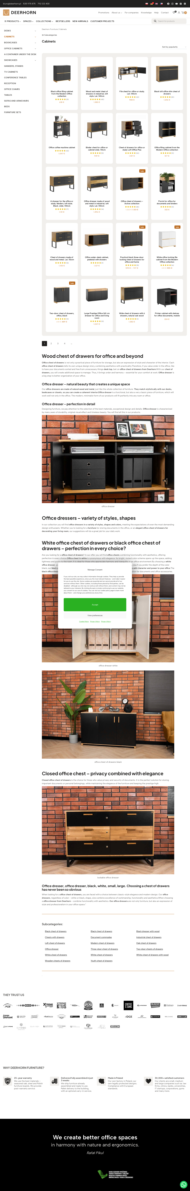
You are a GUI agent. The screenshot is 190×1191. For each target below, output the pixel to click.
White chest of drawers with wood (152, 955)
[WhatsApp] (183, 1184)
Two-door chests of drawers (149, 949)
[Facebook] (168, 4)
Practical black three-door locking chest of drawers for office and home (132, 259)
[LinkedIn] (185, 4)
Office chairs (12, 89)
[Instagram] (172, 4)
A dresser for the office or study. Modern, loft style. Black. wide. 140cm (61, 203)
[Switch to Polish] (146, 3)
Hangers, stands (13, 66)
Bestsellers (63, 21)
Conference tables (15, 77)
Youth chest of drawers (101, 961)
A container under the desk (20, 54)
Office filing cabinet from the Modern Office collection (167, 148)
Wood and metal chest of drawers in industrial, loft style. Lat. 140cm (97, 93)
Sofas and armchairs (16, 101)
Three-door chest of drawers (104, 949)
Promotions (103, 12)
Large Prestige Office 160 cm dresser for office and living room (97, 315)
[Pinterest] (181, 4)
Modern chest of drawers (102, 943)
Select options (60, 220)
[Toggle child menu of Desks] (35, 31)
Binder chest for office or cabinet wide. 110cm (97, 148)
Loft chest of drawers (55, 943)
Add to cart (166, 331)
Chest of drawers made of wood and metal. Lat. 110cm (62, 258)
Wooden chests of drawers (57, 961)
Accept (95, 604)
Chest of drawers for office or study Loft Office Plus (132, 148)
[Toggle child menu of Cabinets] (35, 37)
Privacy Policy (95, 621)
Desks (7, 30)
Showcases (10, 60)
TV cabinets (11, 72)
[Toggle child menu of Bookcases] (35, 42)
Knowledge (146, 12)
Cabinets (9, 36)
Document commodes (101, 937)
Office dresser (52, 949)
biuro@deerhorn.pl (12, 3)
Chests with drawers (54, 937)
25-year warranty (23, 1078)
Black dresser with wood (147, 931)
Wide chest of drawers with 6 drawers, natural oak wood (132, 314)
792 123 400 (44, 3)
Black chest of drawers (55, 931)
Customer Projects (102, 21)
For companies (132, 12)
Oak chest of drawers (146, 943)
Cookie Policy (84, 621)
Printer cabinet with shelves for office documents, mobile (167, 314)
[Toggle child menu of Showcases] (35, 60)
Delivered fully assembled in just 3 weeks (77, 1079)
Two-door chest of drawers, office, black (62, 314)
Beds (7, 106)
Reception (10, 83)
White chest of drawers (56, 955)
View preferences (95, 615)
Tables (8, 95)
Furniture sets (12, 112)
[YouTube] (176, 4)
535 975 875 (29, 3)
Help (156, 12)
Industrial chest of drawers (148, 937)
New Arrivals (80, 21)
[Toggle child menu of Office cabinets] (35, 48)
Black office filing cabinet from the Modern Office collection (62, 93)
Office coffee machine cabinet (62, 147)
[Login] (179, 12)
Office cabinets (13, 48)
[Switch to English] (156, 3)
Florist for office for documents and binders (167, 202)
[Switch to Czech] (161, 3)
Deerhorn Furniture (50, 29)
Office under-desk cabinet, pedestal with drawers (97, 258)
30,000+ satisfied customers (169, 1078)
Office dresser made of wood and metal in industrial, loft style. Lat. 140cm (97, 203)
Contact (165, 12)
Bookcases (10, 42)
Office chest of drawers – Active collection (132, 202)
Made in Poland (115, 1078)
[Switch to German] (151, 3)
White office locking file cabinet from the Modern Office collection (167, 259)
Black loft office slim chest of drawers (167, 92)
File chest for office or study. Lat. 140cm (132, 92)
